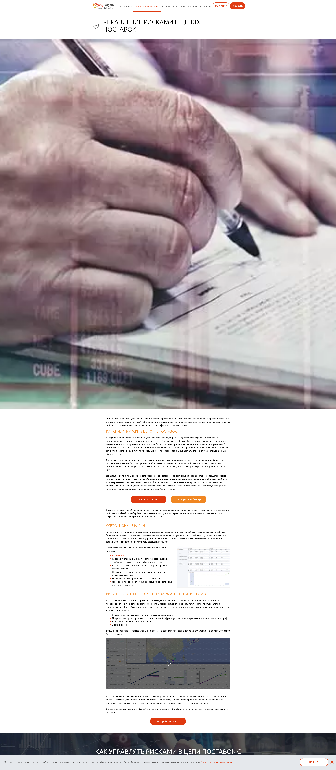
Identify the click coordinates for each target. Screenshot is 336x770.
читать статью (148, 499)
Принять (314, 762)
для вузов (179, 6)
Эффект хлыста (120, 555)
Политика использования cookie (217, 762)
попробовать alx (168, 721)
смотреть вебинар (189, 499)
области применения (147, 6)
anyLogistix (125, 6)
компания (205, 6)
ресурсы (192, 6)
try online (221, 6)
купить (166, 6)
